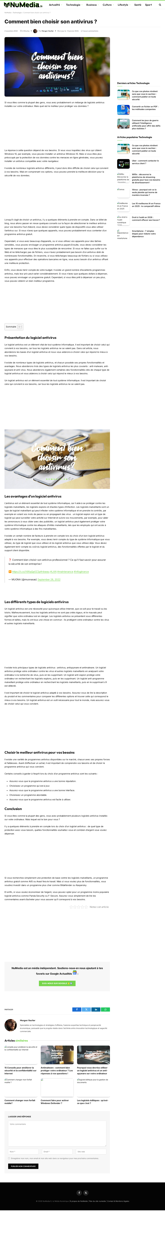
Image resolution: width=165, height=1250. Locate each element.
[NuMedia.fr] (23, 5)
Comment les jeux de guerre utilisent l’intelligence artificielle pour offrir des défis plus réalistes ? (146, 124)
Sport (148, 4)
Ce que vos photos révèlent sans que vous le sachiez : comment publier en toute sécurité (145, 95)
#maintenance (65, 571)
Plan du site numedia (97, 1201)
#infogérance (81, 571)
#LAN (53, 571)
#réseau (45, 571)
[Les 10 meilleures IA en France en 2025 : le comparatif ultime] (123, 207)
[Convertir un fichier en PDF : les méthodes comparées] (123, 110)
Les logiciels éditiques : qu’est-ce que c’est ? (92, 1101)
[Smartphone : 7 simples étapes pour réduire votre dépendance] (123, 234)
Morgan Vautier (48, 31)
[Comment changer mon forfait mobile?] (21, 1087)
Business (91, 4)
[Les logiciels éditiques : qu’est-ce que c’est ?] (93, 1087)
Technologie (73, 4)
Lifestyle (123, 4)
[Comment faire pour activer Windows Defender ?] (57, 1087)
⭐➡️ (57, 983)
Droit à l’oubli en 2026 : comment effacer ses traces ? (146, 218)
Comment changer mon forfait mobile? (20, 1101)
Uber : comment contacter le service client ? (145, 162)
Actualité (54, 4)
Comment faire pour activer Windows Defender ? (55, 1101)
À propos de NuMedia (79, 1201)
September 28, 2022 (49, 579)
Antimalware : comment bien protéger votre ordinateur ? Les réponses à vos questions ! (57, 1070)
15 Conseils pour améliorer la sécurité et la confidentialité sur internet (20, 1070)
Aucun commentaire (90, 31)
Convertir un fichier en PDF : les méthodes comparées (145, 107)
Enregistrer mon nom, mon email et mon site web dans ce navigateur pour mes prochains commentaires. (55, 1158)
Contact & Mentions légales (118, 1201)
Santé (137, 4)
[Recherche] (159, 5)
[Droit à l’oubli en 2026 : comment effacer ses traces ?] (123, 220)
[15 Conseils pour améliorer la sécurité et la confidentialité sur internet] (21, 1055)
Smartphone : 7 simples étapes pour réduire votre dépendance (144, 234)
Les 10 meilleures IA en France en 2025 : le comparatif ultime (146, 204)
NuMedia (8, 13)
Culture (107, 4)
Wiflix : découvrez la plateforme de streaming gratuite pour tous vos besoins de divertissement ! (146, 178)
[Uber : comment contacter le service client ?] (123, 164)
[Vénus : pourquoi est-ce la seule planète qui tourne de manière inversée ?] (123, 193)
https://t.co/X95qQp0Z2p (26, 571)
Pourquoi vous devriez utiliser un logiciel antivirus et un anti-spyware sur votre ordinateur (92, 1070)
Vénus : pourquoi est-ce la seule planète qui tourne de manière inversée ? (144, 192)
